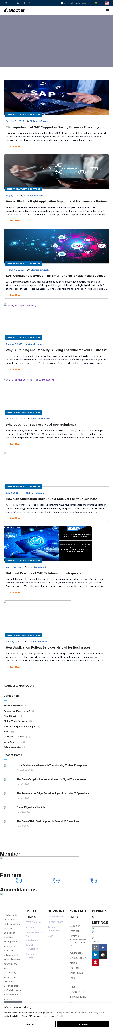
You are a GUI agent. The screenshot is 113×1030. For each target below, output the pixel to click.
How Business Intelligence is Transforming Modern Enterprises (52, 765)
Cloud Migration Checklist (31, 807)
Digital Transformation (16, 721)
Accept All (83, 1024)
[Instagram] (24, 3)
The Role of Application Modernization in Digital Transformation (52, 779)
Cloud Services (11, 716)
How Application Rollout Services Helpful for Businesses (48, 647)
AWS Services (33, 922)
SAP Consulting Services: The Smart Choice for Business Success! (56, 275)
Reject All (29, 1024)
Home (7, 41)
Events (7, 731)
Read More (14, 146)
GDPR (51, 936)
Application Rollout (32, 955)
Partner (30, 927)
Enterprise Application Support (23, 115)
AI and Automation (13, 705)
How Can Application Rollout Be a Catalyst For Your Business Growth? (52, 499)
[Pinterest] (30, 3)
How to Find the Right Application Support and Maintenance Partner (56, 201)
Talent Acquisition (13, 747)
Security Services (13, 742)
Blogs (16, 41)
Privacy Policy (55, 922)
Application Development (17, 711)
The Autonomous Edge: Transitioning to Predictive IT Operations (53, 793)
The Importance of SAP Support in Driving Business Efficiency (52, 127)
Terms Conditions (53, 928)
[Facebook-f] (12, 3)
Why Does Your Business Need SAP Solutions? (41, 424)
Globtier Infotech (39, 121)
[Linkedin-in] (18, 3)
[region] (56, 1016)
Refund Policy (55, 916)
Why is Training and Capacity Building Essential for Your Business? (56, 350)
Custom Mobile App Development (34, 936)
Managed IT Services (15, 736)
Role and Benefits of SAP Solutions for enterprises (43, 573)
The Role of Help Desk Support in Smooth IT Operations (48, 821)
